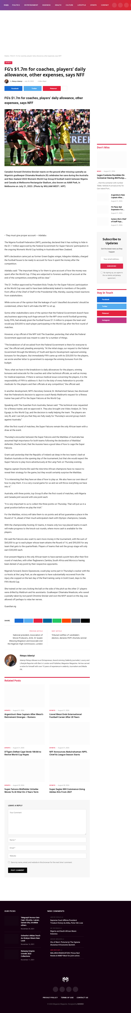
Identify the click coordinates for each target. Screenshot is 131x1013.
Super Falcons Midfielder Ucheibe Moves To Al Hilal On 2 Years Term (21, 790)
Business (46, 5)
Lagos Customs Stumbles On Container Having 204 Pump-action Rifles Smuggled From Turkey (111, 176)
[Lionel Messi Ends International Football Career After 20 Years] (69, 695)
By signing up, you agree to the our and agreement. (113, 275)
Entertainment (31, 5)
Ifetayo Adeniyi (17, 81)
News (99, 171)
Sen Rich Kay (55, 950)
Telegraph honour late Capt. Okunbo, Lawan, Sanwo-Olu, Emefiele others (30, 921)
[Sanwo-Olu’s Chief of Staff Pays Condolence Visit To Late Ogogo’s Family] (103, 221)
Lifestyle (82, 5)
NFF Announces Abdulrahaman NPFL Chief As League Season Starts (68, 753)
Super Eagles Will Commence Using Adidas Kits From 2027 (67, 790)
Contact (105, 5)
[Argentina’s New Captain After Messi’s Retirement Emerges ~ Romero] (24, 695)
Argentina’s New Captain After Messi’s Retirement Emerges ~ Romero (23, 715)
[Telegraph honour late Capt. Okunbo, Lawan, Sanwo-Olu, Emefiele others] (11, 921)
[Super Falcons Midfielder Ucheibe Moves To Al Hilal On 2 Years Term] (24, 770)
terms (110, 275)
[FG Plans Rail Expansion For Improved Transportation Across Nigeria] (103, 209)
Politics (16, 5)
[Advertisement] (65, 33)
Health (58, 5)
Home (6, 56)
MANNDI (80, 1004)
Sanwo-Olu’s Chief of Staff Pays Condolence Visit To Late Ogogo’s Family (118, 220)
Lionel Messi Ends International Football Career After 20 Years (65, 715)
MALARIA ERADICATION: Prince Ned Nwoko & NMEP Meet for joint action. (65, 954)
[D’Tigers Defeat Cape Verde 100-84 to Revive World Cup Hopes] (24, 733)
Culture (69, 5)
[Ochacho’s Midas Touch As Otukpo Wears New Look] (11, 939)
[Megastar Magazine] (6, 5)
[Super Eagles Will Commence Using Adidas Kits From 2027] (69, 770)
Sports (93, 5)
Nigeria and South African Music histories (63, 932)
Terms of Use (67, 998)
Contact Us (82, 998)
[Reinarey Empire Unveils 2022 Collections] (11, 954)
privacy (118, 275)
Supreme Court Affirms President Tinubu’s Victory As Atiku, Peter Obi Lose (66, 921)
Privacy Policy (50, 998)
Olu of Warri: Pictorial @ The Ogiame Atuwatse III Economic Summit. (65, 943)
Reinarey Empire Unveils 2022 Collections (28, 953)
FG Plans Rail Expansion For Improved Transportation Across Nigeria (117, 208)
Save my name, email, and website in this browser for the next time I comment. (41, 862)
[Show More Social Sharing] (64, 88)
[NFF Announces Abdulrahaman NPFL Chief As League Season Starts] (69, 733)
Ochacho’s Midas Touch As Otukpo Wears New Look (30, 938)
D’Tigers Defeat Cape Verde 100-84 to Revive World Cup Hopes (22, 753)
